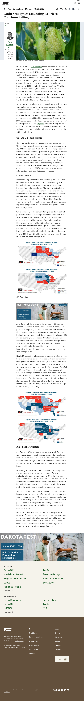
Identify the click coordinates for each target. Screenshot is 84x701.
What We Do (34, 645)
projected (40, 123)
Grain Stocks (36, 66)
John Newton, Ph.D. (10, 45)
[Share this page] (78, 9)
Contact (32, 653)
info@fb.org (19, 639)
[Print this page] (57, 9)
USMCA (8, 608)
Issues (57, 629)
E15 (45, 608)
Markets (28, 9)
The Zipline (33, 633)
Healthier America (14, 574)
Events (57, 633)
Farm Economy (13, 600)
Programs (58, 645)
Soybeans (8, 26)
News (31, 629)
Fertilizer (48, 582)
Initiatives (58, 641)
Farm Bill (9, 570)
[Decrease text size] (66, 9)
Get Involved (34, 649)
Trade (46, 570)
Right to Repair (12, 587)
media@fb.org (19, 641)
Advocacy (58, 637)
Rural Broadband (53, 578)
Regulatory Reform (15, 578)
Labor (7, 582)
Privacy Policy (32, 690)
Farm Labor (49, 600)
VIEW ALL (8, 591)
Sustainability (51, 574)
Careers (58, 649)
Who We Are (33, 641)
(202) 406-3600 (16, 637)
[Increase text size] (61, 9)
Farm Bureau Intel (15, 9)
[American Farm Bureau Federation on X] (56, 691)
